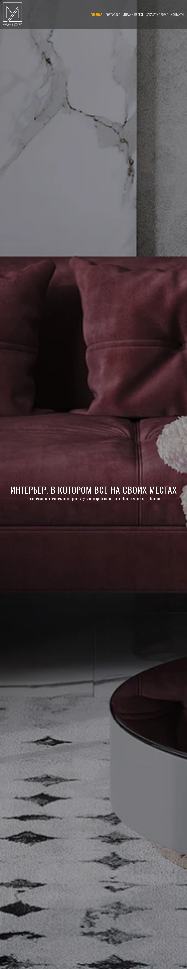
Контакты (177, 14)
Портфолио (112, 14)
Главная (96, 14)
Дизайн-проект (133, 14)
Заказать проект (157, 14)
